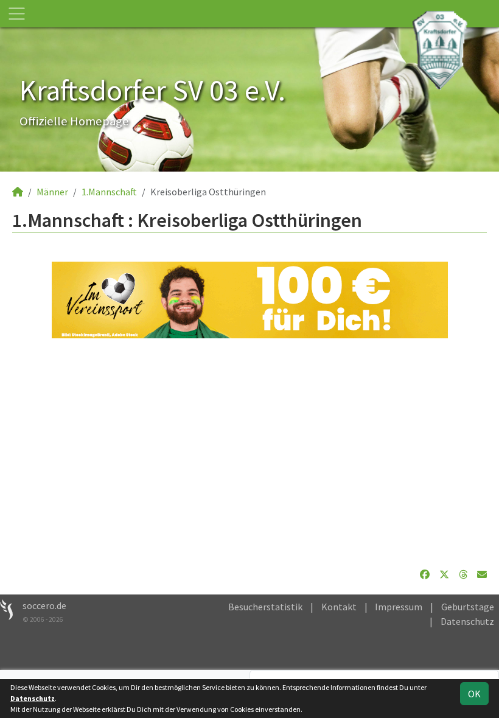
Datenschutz (467, 621)
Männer (52, 192)
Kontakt (339, 607)
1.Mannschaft (109, 192)
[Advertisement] (249, 453)
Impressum (398, 607)
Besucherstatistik (265, 607)
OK (474, 694)
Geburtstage (467, 607)
